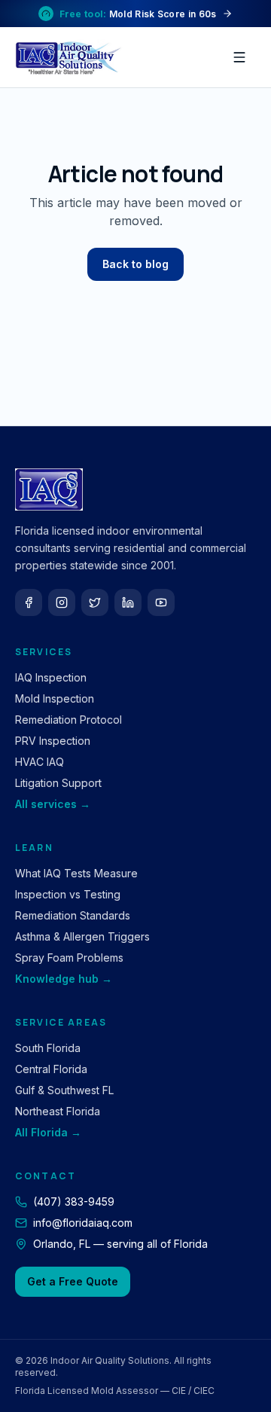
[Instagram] (61, 602)
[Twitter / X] (94, 602)
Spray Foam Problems (69, 957)
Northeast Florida (57, 1111)
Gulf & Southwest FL (64, 1090)
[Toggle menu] (239, 57)
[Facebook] (28, 602)
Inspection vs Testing (67, 894)
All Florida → (48, 1132)
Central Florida (51, 1069)
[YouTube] (161, 602)
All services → (52, 803)
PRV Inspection (52, 740)
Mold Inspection (54, 698)
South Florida (48, 1047)
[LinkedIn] (128, 602)
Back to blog (135, 264)
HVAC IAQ (39, 761)
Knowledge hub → (63, 978)
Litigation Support (58, 782)
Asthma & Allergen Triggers (82, 936)
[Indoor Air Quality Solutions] (70, 57)
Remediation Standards (72, 915)
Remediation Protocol (68, 719)
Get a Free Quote (72, 1281)
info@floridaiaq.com (82, 1222)
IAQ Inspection (51, 677)
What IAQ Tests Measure (76, 873)
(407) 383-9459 (73, 1201)
